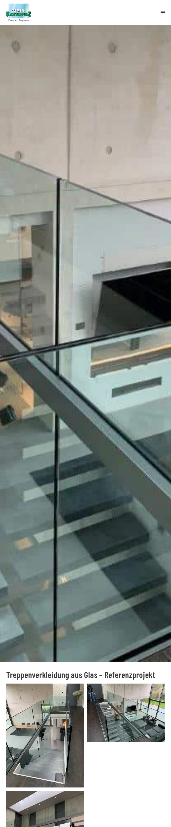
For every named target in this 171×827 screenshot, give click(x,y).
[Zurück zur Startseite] (18, 12)
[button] (163, 12)
